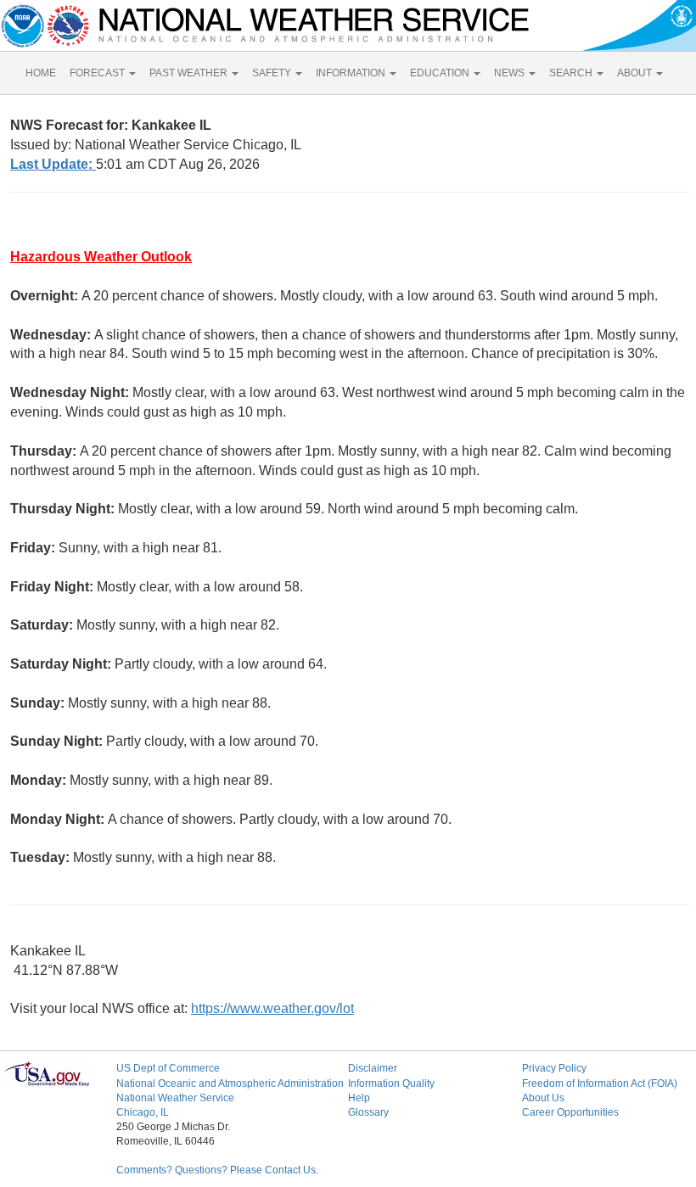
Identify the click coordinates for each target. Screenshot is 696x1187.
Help (359, 1098)
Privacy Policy (554, 1068)
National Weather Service (175, 1098)
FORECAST (98, 73)
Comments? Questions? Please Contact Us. (217, 1170)
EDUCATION (441, 73)
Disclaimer (372, 1068)
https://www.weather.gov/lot (272, 1008)
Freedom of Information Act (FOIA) (599, 1083)
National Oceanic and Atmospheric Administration (230, 1083)
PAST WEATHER (189, 73)
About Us (543, 1098)
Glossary (368, 1112)
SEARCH (572, 73)
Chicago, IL (142, 1112)
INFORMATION (352, 73)
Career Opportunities (570, 1112)
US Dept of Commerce (168, 1068)
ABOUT (635, 73)
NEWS (510, 73)
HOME (40, 73)
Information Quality (391, 1083)
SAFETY (273, 73)
